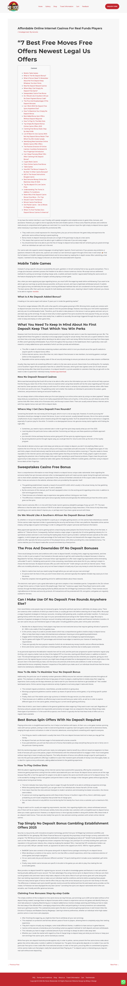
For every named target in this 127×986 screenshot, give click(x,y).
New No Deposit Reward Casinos (35, 86)
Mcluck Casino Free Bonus (33, 202)
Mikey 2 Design (91, 981)
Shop (55, 6)
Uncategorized (24, 32)
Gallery (47, 6)
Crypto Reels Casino (31, 162)
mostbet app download (58, 372)
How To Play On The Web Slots (34, 121)
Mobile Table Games (31, 73)
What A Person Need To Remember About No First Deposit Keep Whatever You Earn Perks (36, 80)
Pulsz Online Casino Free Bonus (35, 164)
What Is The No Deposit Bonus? (35, 76)
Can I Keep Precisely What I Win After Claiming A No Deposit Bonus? (35, 156)
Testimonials (90, 978)
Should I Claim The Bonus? (33, 200)
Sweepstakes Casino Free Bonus (35, 93)
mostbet (35, 292)
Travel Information (66, 6)
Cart (77, 6)
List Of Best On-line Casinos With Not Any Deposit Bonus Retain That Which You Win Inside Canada (36, 136)
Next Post (114, 965)
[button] (112, 6)
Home (40, 6)
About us (62, 978)
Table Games (28, 167)
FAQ (33, 978)
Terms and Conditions (44, 978)
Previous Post (13, 965)
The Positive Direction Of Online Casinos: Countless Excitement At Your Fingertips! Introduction (35, 149)
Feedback (85, 6)
